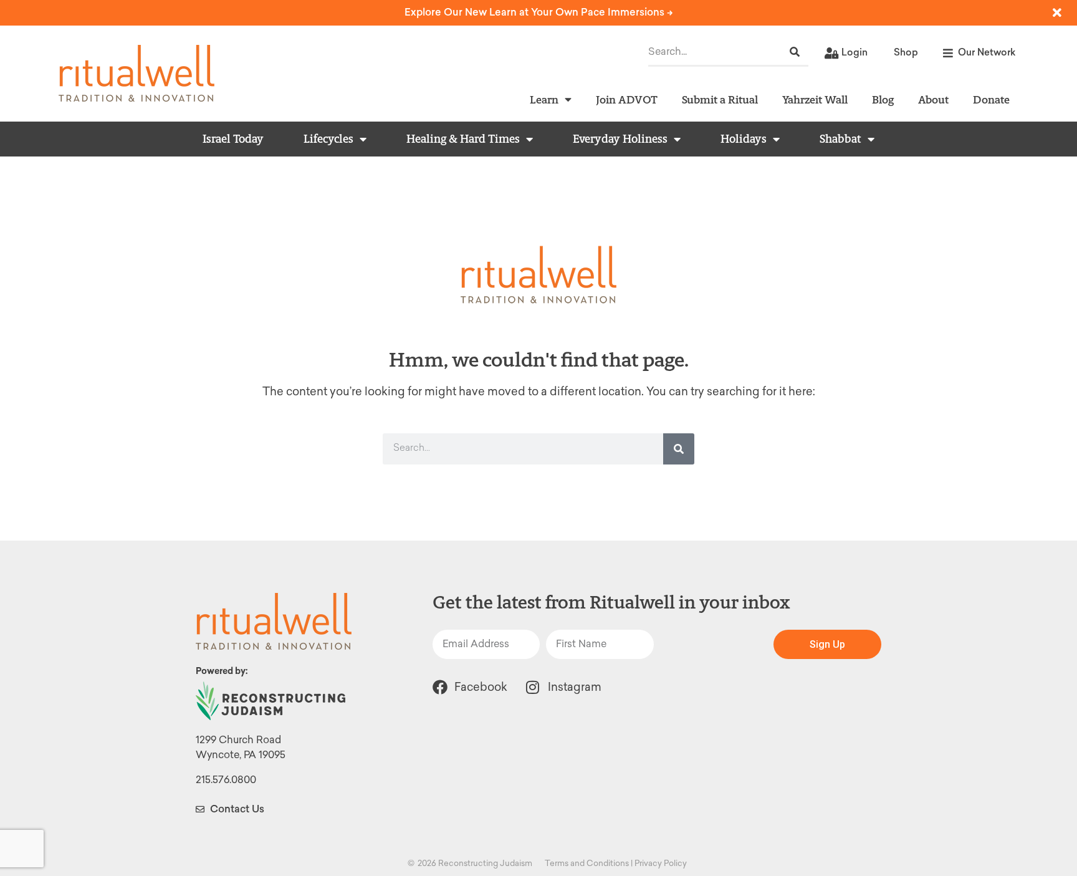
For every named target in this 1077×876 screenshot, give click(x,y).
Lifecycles (328, 139)
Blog (883, 99)
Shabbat (840, 139)
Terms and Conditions (587, 863)
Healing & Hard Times (463, 139)
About (933, 99)
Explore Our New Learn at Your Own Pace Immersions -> (538, 12)
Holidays (743, 139)
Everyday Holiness (620, 139)
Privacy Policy (660, 863)
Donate (991, 99)
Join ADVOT (627, 99)
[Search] (794, 52)
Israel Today (233, 139)
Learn (544, 99)
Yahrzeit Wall (815, 99)
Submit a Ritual (720, 99)
